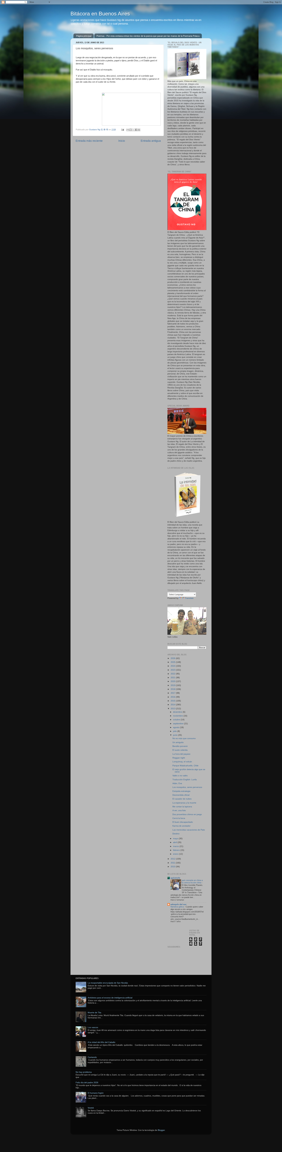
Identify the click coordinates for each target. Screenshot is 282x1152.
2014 (173, 705)
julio (175, 731)
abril (175, 842)
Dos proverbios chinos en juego (187, 814)
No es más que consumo (184, 738)
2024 (173, 666)
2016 (173, 697)
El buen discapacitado (182, 822)
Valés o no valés (180, 776)
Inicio (121, 140)
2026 (173, 658)
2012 (173, 859)
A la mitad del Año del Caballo (101, 1042)
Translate (189, 598)
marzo (176, 846)
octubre (177, 720)
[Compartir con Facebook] (136, 129)
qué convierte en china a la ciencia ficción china (192, 881)
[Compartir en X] (133, 129)
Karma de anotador (181, 826)
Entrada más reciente (89, 140)
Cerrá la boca (178, 818)
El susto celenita (180, 750)
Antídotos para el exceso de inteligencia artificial (110, 998)
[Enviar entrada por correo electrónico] (122, 129)
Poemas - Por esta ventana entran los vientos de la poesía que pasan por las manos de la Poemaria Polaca (147, 36)
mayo (176, 838)
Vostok (91, 1108)
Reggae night (178, 758)
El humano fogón (96, 1093)
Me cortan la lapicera (182, 807)
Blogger (161, 1130)
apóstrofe (175, 878)
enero (176, 854)
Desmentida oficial (180, 795)
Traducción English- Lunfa (184, 779)
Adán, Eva (177, 783)
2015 (173, 701)
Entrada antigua (151, 140)
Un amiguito (178, 742)
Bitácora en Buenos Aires (100, 14)
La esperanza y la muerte (184, 803)
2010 (173, 867)
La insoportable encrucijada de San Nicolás (108, 983)
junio (175, 735)
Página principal (83, 36)
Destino (175, 834)
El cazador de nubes (182, 799)
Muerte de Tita (94, 1012)
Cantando (92, 1057)
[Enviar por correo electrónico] (127, 129)
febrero (176, 850)
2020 (173, 681)
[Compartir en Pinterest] (138, 129)
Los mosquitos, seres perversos (187, 787)
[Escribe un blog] (130, 129)
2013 (173, 708)
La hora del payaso (181, 754)
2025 (173, 662)
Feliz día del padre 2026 (87, 1082)
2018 (173, 689)
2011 (173, 863)
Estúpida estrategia (181, 791)
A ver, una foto (179, 810)
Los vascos (93, 1027)
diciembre (178, 712)
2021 (173, 677)
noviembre (178, 716)
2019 (173, 685)
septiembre (178, 723)
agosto (176, 727)
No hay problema (84, 1072)
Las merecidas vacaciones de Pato (188, 830)
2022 (173, 674)
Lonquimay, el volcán (182, 762)
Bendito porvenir (180, 746)
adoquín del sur (178, 904)
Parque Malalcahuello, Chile (185, 766)
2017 (173, 693)
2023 (173, 670)
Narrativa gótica (177, 907)
